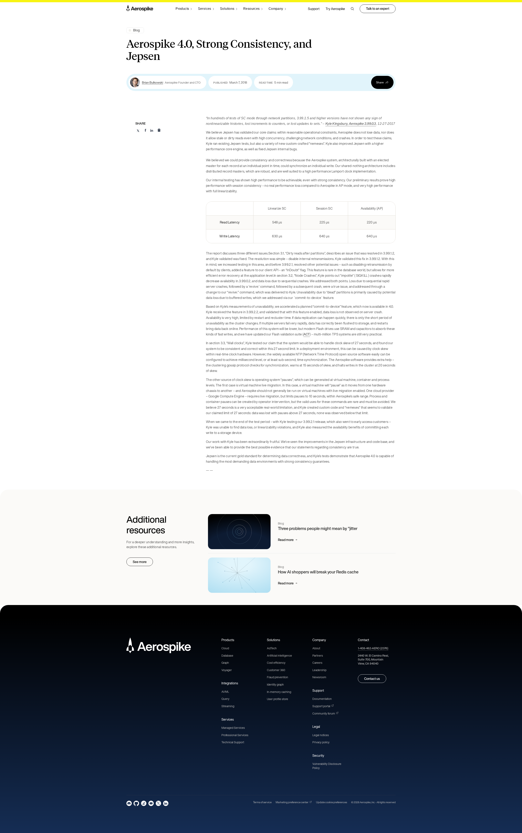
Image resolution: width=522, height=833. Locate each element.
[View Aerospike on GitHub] (136, 803)
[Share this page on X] (138, 132)
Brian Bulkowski (152, 82)
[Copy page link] (159, 130)
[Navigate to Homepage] (139, 9)
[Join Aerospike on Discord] (129, 803)
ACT (306, 334)
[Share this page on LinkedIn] (151, 130)
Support (314, 8)
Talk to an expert (377, 8)
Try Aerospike (335, 8)
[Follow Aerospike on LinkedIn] (165, 803)
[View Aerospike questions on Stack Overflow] (143, 803)
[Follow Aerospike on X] (158, 803)
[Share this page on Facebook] (145, 130)
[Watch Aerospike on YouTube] (151, 803)
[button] (352, 9)
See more (140, 561)
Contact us (372, 678)
